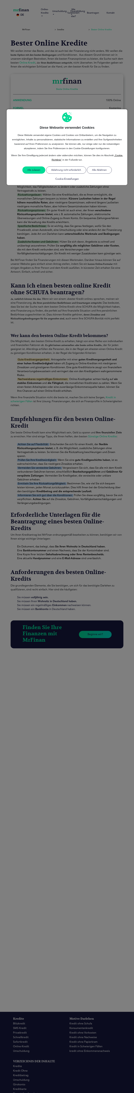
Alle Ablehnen (99, 170)
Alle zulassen (33, 170)
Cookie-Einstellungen (67, 179)
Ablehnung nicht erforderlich (66, 170)
